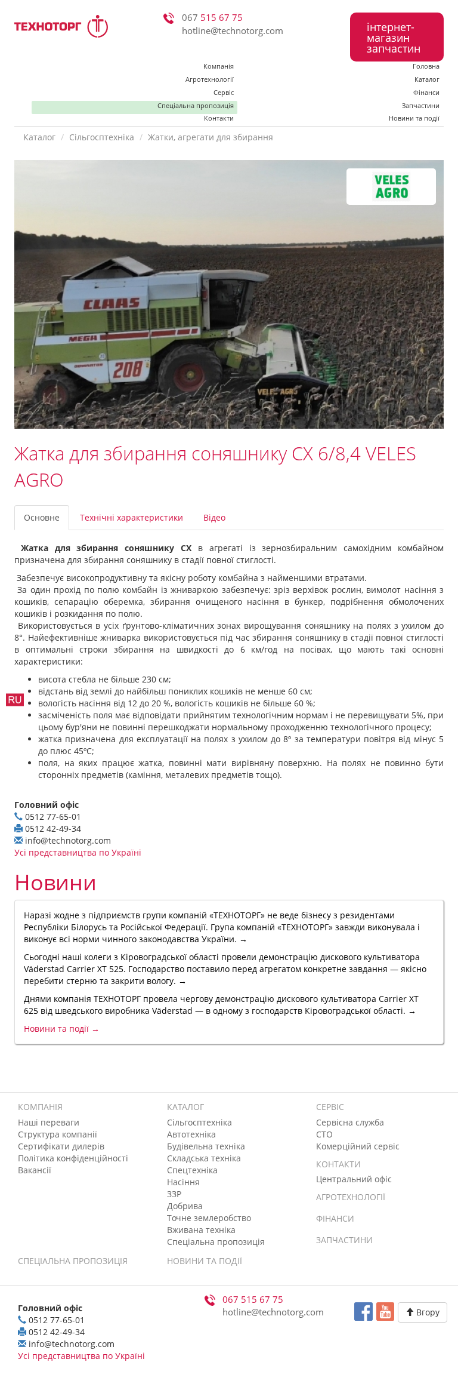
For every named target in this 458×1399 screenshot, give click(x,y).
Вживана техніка (201, 1229)
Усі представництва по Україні (77, 852)
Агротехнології (209, 79)
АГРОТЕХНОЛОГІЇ (350, 1197)
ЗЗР (174, 1194)
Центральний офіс (354, 1179)
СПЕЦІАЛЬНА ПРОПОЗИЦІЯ (73, 1260)
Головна (426, 66)
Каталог (427, 79)
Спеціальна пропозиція (195, 105)
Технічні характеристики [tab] (131, 517)
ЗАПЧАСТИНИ (344, 1240)
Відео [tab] (214, 517)
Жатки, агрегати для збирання (210, 137)
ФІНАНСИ (335, 1218)
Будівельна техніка (206, 1146)
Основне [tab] (42, 517)
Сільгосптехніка (101, 137)
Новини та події (414, 118)
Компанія (218, 66)
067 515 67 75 (252, 1299)
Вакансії (34, 1170)
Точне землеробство (209, 1217)
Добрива (185, 1206)
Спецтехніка (192, 1170)
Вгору (427, 1312)
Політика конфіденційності (73, 1158)
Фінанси (426, 92)
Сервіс (223, 92)
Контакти (219, 118)
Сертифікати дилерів (61, 1146)
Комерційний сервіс (358, 1146)
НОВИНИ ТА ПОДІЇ (204, 1260)
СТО (324, 1134)
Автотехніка (191, 1134)
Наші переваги (48, 1122)
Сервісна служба (350, 1122)
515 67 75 (212, 17)
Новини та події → (62, 1028)
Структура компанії (57, 1134)
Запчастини (421, 105)
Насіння (183, 1182)
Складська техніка (204, 1158)
